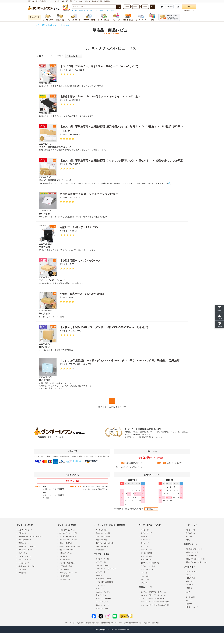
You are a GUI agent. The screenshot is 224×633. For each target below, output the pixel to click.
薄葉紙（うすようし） (103, 592)
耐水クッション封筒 (103, 533)
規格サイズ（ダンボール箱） (196, 559)
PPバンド (144, 573)
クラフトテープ (146, 533)
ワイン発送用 (64, 569)
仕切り (188, 540)
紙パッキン (100, 588)
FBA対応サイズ (24, 563)
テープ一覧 (145, 546)
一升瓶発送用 (64, 576)
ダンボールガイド (192, 607)
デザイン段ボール (25, 556)
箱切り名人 (145, 583)
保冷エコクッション (103, 605)
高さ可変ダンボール (26, 550)
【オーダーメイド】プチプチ (106, 569)
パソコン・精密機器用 (67, 563)
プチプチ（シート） (103, 565)
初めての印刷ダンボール (194, 549)
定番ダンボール (24, 533)
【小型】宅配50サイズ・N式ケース (80, 260)
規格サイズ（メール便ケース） (196, 562)
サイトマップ (70, 623)
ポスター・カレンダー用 (68, 540)
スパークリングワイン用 (68, 573)
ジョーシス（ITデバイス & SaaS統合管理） (156, 605)
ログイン (189, 7)
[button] (219, 324)
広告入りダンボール (26, 530)
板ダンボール (190, 533)
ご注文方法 (189, 575)
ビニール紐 (145, 576)
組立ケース (189, 536)
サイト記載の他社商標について (130, 623)
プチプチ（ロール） (103, 559)
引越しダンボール (66, 553)
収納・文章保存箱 (66, 543)
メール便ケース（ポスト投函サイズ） (32, 536)
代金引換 (55, 456)
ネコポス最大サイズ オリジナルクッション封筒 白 (89, 193)
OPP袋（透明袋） (147, 553)
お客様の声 (189, 584)
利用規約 (80, 623)
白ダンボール (23, 553)
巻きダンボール (101, 595)
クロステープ (145, 540)
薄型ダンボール (24, 543)
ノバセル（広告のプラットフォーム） (154, 595)
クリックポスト (98, 10)
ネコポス (89, 10)
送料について (190, 581)
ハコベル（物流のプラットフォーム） (154, 598)
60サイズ (74, 10)
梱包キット (22, 573)
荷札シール (145, 579)
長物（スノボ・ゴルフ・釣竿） (70, 546)
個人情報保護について (109, 623)
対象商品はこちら (151, 509)
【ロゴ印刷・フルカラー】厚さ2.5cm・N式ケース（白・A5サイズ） (100, 66)
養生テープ (145, 543)
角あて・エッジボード (103, 598)
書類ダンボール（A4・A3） (28, 546)
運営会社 (147, 623)
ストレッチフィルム (148, 569)
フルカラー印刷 (191, 555)
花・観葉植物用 (65, 559)
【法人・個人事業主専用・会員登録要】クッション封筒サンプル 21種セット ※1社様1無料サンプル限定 (121, 160)
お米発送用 (63, 556)
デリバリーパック (147, 559)
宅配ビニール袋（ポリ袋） (105, 543)
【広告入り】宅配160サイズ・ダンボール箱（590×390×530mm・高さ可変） (104, 327)
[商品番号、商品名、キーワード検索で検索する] (118, 7)
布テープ (144, 536)
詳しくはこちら (121, 467)
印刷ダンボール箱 (192, 552)
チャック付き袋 (146, 556)
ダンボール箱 (190, 530)
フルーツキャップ (102, 602)
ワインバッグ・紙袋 (148, 566)
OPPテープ (145, 530)
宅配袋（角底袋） (102, 540)
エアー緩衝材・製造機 (103, 579)
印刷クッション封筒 (103, 536)
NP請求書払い (65, 456)
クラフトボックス (25, 559)
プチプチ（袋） (101, 562)
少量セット (22, 569)
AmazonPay (88, 456)
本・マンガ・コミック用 (68, 533)
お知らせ (189, 588)
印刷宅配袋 (100, 550)
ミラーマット (100, 585)
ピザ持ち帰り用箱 (66, 566)
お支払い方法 (190, 578)
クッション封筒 (109, 10)
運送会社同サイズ (25, 540)
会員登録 (189, 604)
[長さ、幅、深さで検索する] (152, 7)
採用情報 (155, 623)
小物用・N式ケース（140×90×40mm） (82, 293)
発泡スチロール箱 (102, 608)
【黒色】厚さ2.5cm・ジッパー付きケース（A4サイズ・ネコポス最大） (101, 96)
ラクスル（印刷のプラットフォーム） (154, 592)
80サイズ (82, 10)
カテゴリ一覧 (35, 17)
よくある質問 (190, 597)
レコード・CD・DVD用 (68, 536)
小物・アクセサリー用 (67, 530)
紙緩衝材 (99, 575)
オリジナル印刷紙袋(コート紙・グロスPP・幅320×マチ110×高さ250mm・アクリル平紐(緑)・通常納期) (120, 360)
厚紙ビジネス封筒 (102, 546)
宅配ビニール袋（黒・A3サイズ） (79, 227)
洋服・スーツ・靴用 (67, 550)
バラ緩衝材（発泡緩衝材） (105, 582)
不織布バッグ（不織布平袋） (151, 563)
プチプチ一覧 (100, 572)
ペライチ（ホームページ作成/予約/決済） (155, 602)
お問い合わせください (175, 463)
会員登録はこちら (189, 10)
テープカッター (146, 550)
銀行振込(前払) (77, 456)
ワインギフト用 (65, 579)
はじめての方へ (191, 571)
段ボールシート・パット (27, 566)
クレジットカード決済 (42, 456)
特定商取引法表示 (92, 623)
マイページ (189, 600)
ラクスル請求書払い (102, 456)
